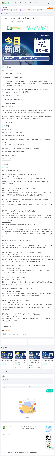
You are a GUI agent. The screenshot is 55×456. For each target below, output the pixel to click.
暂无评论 (4, 371)
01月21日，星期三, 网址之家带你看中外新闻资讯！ (47, 362)
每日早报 (6, 13)
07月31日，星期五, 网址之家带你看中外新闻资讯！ (34, 362)
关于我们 (38, 428)
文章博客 (27, 428)
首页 (2, 13)
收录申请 (30, 426)
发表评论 (49, 391)
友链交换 (25, 426)
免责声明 (32, 428)
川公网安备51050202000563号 (30, 452)
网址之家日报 (19, 21)
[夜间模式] (52, 448)
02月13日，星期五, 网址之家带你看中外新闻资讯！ (6, 362)
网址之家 (16, 334)
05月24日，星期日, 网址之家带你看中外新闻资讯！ (20, 362)
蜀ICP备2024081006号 (18, 452)
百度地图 (36, 426)
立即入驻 (51, 7)
